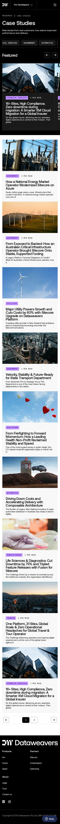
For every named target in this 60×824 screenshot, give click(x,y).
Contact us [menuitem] (7, 794)
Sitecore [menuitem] (33, 757)
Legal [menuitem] (4, 783)
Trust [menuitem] (4, 788)
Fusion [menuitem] (5, 763)
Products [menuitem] (6, 751)
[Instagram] (10, 801)
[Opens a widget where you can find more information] (49, 819)
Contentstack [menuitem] (36, 763)
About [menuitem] (5, 776)
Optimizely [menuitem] (34, 769)
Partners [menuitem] (34, 751)
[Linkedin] (4, 801)
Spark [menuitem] (4, 769)
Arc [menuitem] (3, 757)
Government (25, 43)
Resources (7, 16)
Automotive (43, 43)
